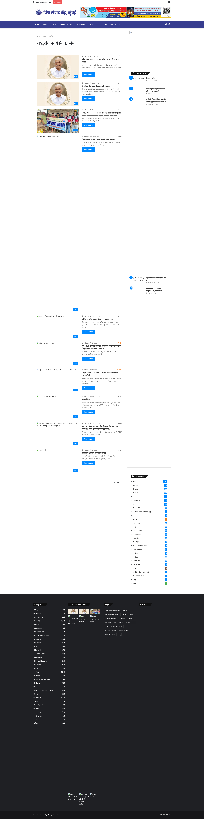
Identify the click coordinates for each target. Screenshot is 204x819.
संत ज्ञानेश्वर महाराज (110, 635)
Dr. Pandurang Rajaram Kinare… (96, 86)
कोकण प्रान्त (136, 523)
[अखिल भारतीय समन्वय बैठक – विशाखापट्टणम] (95, 620)
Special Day (81, 24)
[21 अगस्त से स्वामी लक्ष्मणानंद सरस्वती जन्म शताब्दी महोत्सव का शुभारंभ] (84, 619)
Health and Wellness (140, 546)
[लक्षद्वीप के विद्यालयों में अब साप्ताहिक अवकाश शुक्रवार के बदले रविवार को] (137, 186)
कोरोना (121, 623)
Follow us (144, 605)
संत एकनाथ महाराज (124, 631)
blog (134, 580)
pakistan (108, 623)
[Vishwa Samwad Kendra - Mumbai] (55, 12)
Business (135, 568)
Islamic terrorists (110, 619)
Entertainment (137, 549)
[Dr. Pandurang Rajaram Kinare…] (84, 611)
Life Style (136, 564)
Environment (137, 553)
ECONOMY (40, 654)
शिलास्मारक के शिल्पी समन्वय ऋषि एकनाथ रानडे (98, 139)
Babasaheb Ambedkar (112, 611)
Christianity (136, 534)
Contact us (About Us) (111, 24)
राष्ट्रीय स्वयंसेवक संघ (116, 627)
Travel (38, 720)
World (134, 519)
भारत (106, 627)
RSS (134, 497)
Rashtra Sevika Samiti (140, 572)
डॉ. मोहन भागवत (130, 623)
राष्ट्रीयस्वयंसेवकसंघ (110, 631)
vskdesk (86, 56)
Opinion (46, 24)
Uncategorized (138, 576)
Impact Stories (66, 24)
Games (39, 716)
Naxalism (135, 542)
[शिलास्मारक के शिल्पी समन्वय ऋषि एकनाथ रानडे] (73, 703)
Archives (93, 24)
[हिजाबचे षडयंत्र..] (137, 81)
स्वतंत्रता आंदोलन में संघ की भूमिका (94, 453)
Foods (38, 712)
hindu (124, 615)
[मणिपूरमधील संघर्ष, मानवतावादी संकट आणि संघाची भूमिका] (95, 611)
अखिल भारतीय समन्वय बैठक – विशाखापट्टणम (97, 319)
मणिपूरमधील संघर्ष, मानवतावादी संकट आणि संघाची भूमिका (101, 113)
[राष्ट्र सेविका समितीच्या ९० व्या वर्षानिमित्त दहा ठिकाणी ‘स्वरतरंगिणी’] (84, 799)
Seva (134, 515)
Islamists (122, 619)
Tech (134, 583)
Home (37, 24)
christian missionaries (112, 615)
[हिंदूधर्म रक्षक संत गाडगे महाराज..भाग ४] (137, 281)
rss (115, 623)
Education (136, 538)
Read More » (88, 74)
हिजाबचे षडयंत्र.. (151, 78)
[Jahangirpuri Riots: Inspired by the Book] (137, 375)
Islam (134, 504)
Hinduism (135, 489)
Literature (136, 561)
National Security (139, 508)
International (137, 530)
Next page (116, 482)
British (125, 611)
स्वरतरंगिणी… (86, 399)
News (55, 24)
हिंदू (119, 635)
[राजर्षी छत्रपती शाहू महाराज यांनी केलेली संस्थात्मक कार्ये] (137, 92)
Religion (135, 527)
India (131, 615)
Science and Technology (141, 512)
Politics (135, 557)
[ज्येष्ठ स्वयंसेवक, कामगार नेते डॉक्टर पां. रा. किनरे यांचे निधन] (73, 611)
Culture (135, 493)
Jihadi (130, 619)
